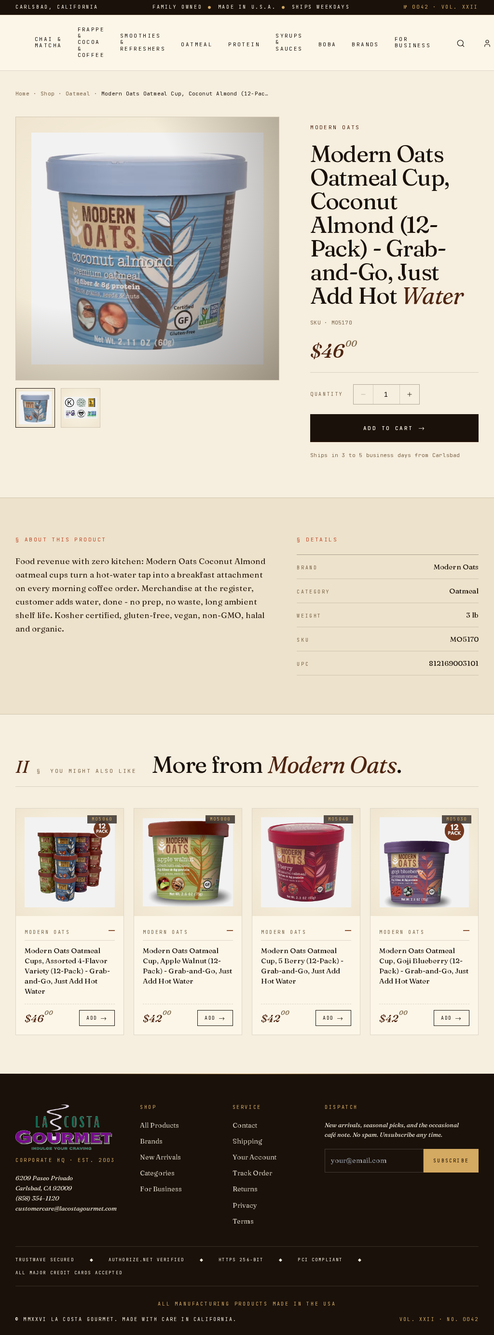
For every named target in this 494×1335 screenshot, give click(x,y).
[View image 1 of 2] (35, 408)
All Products (159, 1125)
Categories (157, 1173)
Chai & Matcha (48, 42)
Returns (245, 1189)
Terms (243, 1221)
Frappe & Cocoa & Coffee (91, 42)
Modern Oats (335, 127)
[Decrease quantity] (363, 394)
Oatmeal (197, 44)
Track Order (252, 1173)
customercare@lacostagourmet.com (66, 1208)
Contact (245, 1125)
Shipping (247, 1141)
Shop (48, 93)
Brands (365, 44)
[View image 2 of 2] (80, 408)
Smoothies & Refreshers (142, 42)
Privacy (245, 1205)
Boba (327, 44)
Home (22, 93)
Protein (244, 44)
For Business (413, 42)
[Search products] (460, 43)
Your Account (254, 1157)
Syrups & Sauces (289, 42)
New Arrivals (160, 1157)
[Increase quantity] (409, 394)
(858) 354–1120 (37, 1198)
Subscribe (451, 1161)
